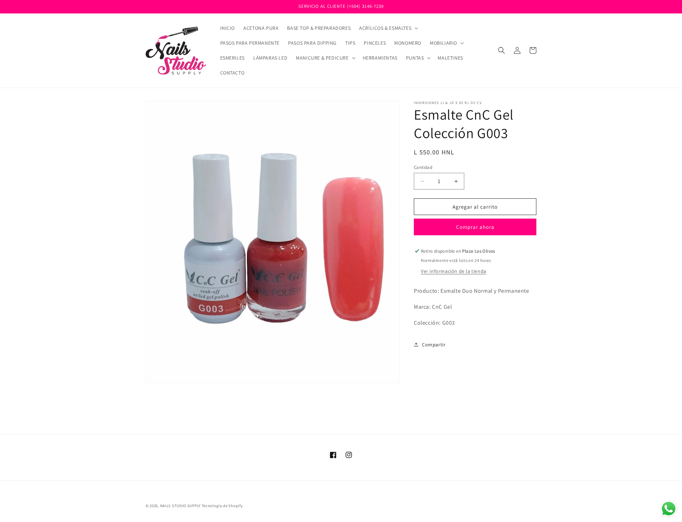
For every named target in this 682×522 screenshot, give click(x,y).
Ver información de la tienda (453, 271)
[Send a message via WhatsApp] (668, 508)
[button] (388, 28)
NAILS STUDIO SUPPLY (180, 505)
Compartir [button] (433, 344)
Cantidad (423, 167)
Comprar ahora (475, 227)
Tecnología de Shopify (222, 505)
